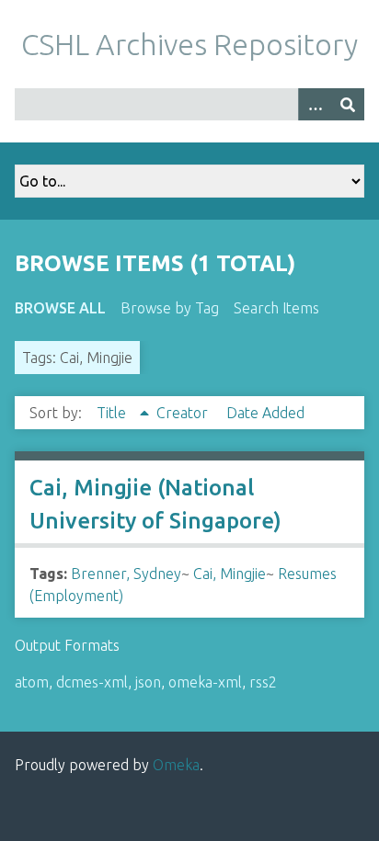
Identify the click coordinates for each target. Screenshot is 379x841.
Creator (184, 412)
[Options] (314, 104)
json (148, 682)
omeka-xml (205, 682)
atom (32, 682)
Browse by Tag (170, 308)
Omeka (176, 764)
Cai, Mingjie (229, 573)
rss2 (263, 682)
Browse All (60, 308)
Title (113, 412)
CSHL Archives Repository (189, 44)
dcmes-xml (92, 682)
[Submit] (347, 104)
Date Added (265, 412)
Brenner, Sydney (126, 573)
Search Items (276, 308)
